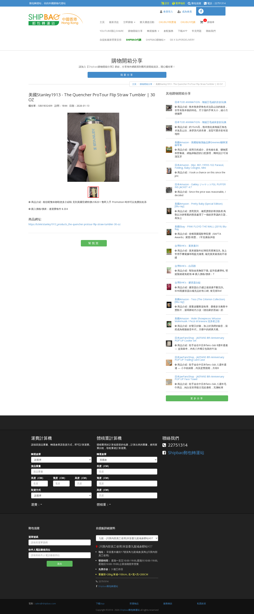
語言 (166, 3)
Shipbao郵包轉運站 (186, 452)
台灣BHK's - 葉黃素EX (187, 245)
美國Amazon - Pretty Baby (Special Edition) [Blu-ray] (199, 205)
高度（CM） (81, 478)
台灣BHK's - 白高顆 (185, 266)
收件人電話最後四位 (39, 549)
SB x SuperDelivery (182, 39)
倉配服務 (168, 30)
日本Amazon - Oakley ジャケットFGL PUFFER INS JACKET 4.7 (200, 186)
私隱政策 (201, 603)
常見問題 (196, 30)
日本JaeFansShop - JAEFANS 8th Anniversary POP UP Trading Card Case (199, 358)
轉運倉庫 (36, 454)
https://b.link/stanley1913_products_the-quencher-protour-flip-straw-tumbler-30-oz (74, 224)
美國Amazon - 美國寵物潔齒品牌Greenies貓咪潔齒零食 (201, 144)
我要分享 (127, 74)
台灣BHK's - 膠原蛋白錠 (188, 282)
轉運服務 (152, 30)
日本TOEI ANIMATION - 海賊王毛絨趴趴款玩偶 (200, 102)
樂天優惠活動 (147, 22)
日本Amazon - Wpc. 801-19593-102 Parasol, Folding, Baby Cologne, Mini (199, 166)
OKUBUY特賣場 (167, 22)
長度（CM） (38, 478)
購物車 (209, 21)
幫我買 (93, 243)
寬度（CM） (60, 478)
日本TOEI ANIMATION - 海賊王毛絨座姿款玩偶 (200, 122)
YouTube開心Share (112, 30)
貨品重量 (36, 466)
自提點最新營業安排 (110, 39)
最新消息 (114, 22)
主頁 (102, 22)
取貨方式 (36, 489)
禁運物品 (134, 603)
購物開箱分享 (135, 30)
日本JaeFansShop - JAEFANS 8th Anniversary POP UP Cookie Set (199, 339)
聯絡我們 (211, 30)
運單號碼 (33, 536)
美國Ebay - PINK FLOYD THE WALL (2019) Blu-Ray (201, 228)
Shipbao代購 (133, 39)
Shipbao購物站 (155, 39)
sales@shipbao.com (45, 603)
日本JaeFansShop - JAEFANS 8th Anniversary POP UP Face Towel (199, 378)
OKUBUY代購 (188, 22)
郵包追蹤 (196, 3)
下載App (182, 30)
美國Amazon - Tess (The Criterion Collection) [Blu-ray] (200, 300)
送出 (59, 563)
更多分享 (197, 398)
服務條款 (167, 603)
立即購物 (128, 22)
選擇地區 (180, 3)
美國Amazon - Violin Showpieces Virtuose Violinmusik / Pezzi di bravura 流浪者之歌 (198, 320)
